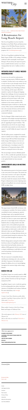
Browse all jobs (4, 377)
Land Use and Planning (6, 338)
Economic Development (6, 333)
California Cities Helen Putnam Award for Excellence (11, 336)
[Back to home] (8, 3)
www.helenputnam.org (14, 50)
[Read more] (14, 18)
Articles (3, 340)
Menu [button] (25, 4)
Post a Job (3, 379)
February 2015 (18, 314)
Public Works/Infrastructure (8, 342)
